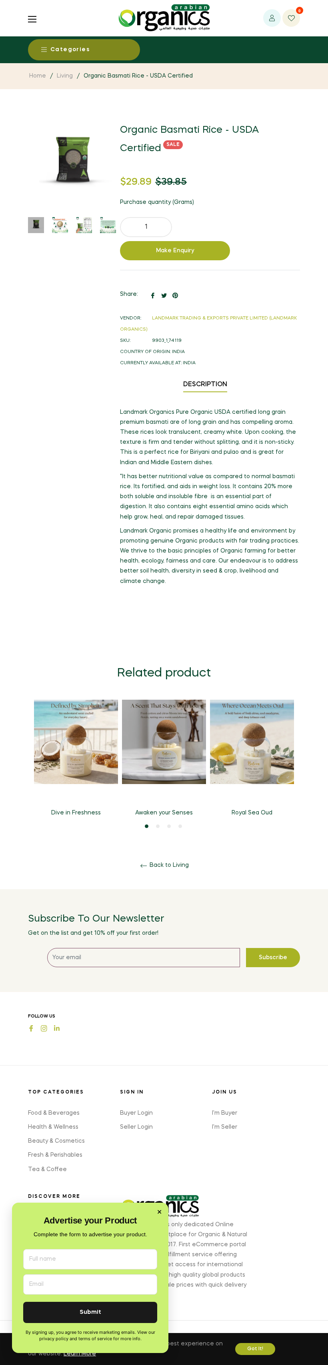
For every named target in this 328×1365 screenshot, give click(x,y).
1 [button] (146, 826)
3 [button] (169, 826)
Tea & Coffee (47, 1169)
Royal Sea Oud (252, 813)
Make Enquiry (175, 250)
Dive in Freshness (76, 813)
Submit (90, 1312)
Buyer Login (136, 1113)
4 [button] (180, 826)
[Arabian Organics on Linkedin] (57, 1027)
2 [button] (158, 826)
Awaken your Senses (164, 813)
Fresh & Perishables (55, 1155)
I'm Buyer (224, 1113)
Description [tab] (205, 384)
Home (37, 76)
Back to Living (168, 865)
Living (65, 76)
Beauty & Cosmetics (56, 1141)
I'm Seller (224, 1127)
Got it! (255, 1349)
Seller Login (136, 1127)
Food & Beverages (54, 1113)
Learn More (80, 1354)
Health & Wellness (53, 1127)
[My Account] (272, 18)
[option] (76, 765)
